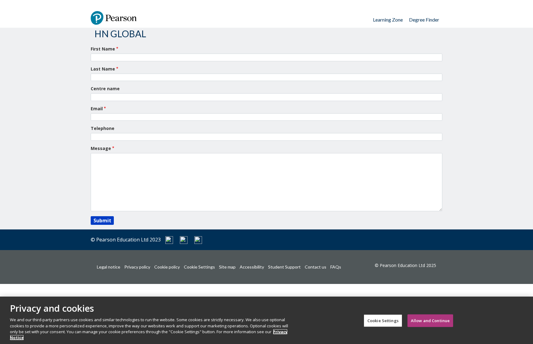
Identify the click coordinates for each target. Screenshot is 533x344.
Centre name (105, 88)
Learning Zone (388, 19)
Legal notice (108, 266)
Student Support (284, 266)
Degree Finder (424, 19)
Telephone (102, 128)
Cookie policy (167, 266)
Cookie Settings (199, 266)
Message (101, 148)
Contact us (315, 266)
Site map (227, 266)
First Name (103, 49)
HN (120, 33)
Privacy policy (137, 266)
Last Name (103, 69)
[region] (266, 320)
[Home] (115, 14)
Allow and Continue (430, 320)
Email (97, 108)
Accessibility (252, 266)
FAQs (335, 266)
